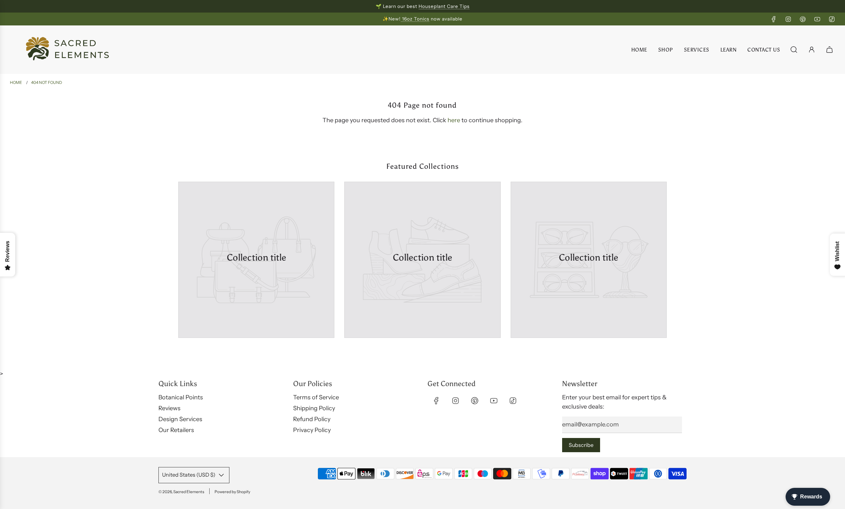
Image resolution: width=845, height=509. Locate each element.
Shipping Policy (314, 408)
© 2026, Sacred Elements (181, 491)
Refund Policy (311, 419)
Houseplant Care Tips (444, 6)
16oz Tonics (415, 19)
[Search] (794, 49)
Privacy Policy (312, 430)
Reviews (169, 408)
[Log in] (812, 49)
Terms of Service (316, 397)
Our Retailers (176, 430)
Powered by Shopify (232, 491)
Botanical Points (180, 397)
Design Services (180, 419)
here (454, 120)
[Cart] (830, 49)
